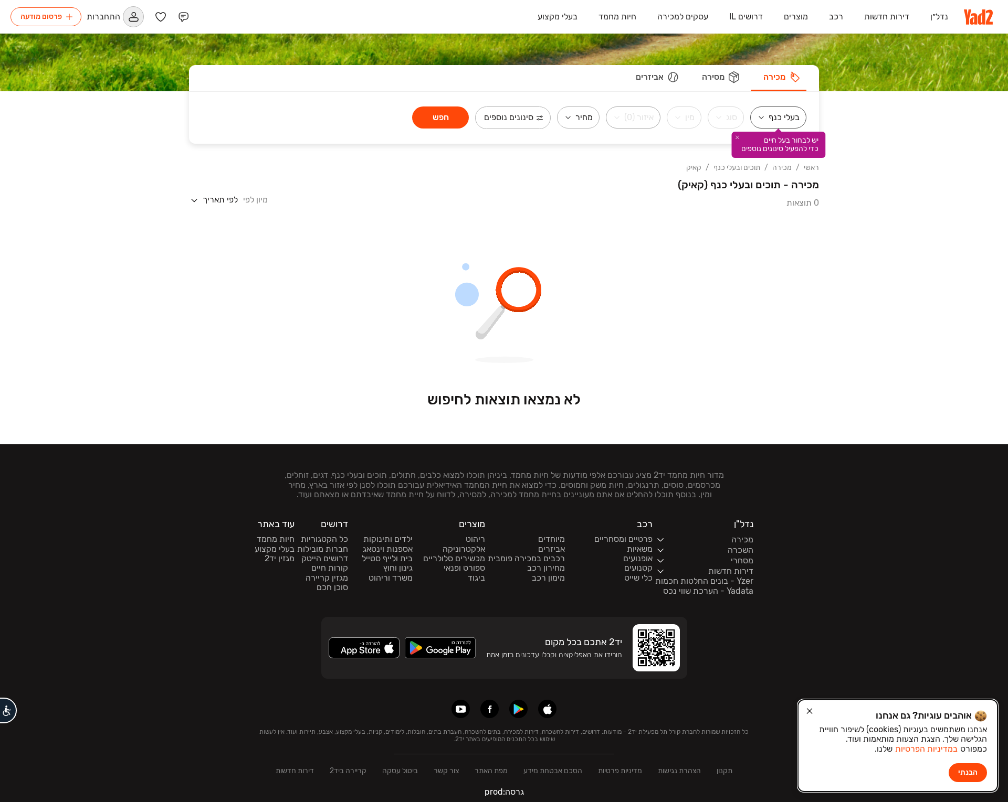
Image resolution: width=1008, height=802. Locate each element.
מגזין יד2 (280, 558)
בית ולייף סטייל (387, 558)
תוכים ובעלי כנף (736, 168)
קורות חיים (329, 568)
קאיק (693, 168)
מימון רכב (548, 578)
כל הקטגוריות (324, 539)
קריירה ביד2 (348, 770)
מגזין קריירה (327, 578)
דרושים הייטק (324, 558)
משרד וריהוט (391, 578)
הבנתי (968, 772)
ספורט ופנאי (464, 568)
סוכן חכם (332, 587)
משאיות (640, 549)
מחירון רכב (546, 568)
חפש (441, 117)
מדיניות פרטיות (620, 770)
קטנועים (638, 568)
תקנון (724, 770)
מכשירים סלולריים (454, 558)
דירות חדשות (295, 770)
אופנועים (638, 558)
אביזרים (551, 549)
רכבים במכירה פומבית (526, 558)
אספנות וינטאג (388, 549)
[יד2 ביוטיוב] (461, 709)
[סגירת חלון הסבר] (737, 137)
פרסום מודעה (41, 16)
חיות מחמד (276, 539)
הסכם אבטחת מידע (552, 770)
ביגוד (476, 578)
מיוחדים (551, 539)
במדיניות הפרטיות (926, 749)
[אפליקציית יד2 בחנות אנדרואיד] (518, 709)
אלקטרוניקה (464, 549)
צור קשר (446, 770)
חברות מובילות (322, 549)
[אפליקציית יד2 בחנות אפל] (547, 709)
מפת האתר (491, 770)
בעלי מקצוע (275, 549)
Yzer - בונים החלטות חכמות (704, 581)
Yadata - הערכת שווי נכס (708, 591)
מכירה (782, 168)
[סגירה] (809, 711)
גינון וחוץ (398, 568)
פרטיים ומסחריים (623, 539)
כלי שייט (638, 578)
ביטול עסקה (400, 770)
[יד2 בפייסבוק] (489, 709)
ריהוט (475, 539)
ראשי (811, 168)
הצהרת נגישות (679, 770)
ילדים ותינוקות (388, 539)
